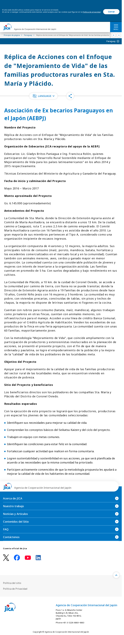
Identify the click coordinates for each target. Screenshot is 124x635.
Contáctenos (11, 537)
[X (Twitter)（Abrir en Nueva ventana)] (6, 557)
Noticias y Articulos (15, 514)
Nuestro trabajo (13, 506)
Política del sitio (12, 583)
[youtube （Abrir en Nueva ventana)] (28, 558)
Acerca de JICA (12, 498)
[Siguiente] (118, 35)
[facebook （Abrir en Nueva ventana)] (17, 558)
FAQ (5, 529)
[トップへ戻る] (116, 575)
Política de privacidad (92, 12)
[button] (43, 96)
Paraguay (111, 41)
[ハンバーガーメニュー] (116, 25)
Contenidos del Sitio (16, 521)
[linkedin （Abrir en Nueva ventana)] (39, 557)
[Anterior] (113, 35)
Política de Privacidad (15, 588)
